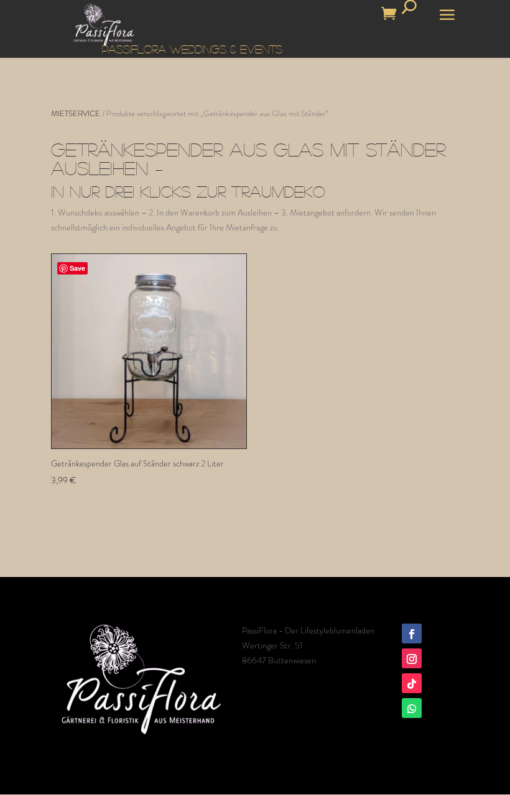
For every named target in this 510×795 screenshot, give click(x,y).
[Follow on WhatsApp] (412, 708)
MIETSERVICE (75, 113)
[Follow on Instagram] (412, 658)
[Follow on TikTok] (412, 683)
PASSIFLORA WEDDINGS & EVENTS (192, 49)
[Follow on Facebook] (412, 633)
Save (77, 268)
